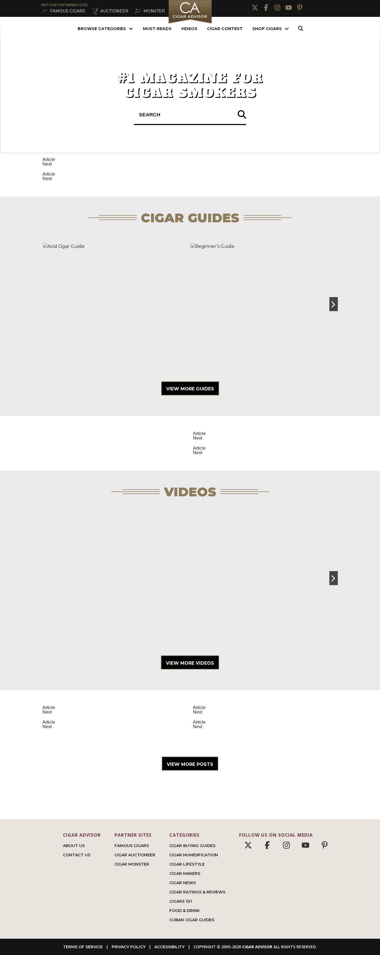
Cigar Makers (184, 873)
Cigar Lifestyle (187, 864)
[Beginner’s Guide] (264, 304)
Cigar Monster (131, 864)
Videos (189, 28)
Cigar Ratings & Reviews (197, 892)
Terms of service (83, 946)
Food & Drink (184, 910)
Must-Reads (157, 28)
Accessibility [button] (169, 946)
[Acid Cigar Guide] (116, 304)
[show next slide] (333, 304)
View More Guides (190, 388)
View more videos (190, 663)
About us (74, 845)
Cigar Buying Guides (192, 845)
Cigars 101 (180, 901)
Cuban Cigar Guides (191, 919)
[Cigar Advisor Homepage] (190, 23)
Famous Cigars (131, 845)
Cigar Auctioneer (134, 854)
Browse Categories (102, 28)
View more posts (190, 764)
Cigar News (182, 882)
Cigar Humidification (193, 854)
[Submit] (242, 114)
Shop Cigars (267, 28)
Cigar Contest (225, 28)
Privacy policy (128, 946)
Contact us (76, 854)
